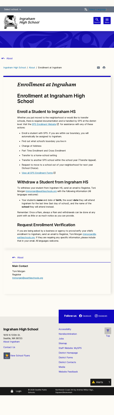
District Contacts (67, 362)
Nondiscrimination (68, 333)
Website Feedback (68, 371)
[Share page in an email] (98, 67)
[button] (20, 9)
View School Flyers (20, 355)
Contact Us (9, 347)
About (9, 58)
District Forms (66, 357)
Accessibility (65, 329)
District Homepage (68, 352)
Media (62, 367)
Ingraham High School (14, 67)
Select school (11, 9)
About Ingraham (11, 341)
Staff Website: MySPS (70, 348)
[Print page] (104, 67)
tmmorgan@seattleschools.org (41, 191)
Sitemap (63, 343)
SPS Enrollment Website (44, 124)
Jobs (61, 338)
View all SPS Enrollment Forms (37, 172)
